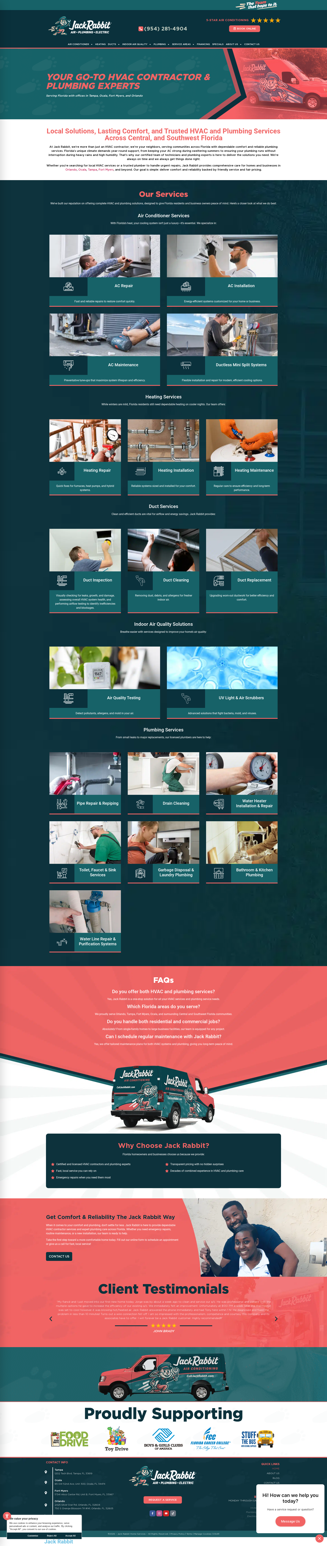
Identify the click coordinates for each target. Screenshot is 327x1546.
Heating (100, 44)
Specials (217, 44)
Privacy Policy (177, 1534)
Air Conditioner (78, 44)
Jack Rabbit (58, 1541)
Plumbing (160, 44)
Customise (33, 1536)
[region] (44, 1527)
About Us (232, 44)
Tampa (92, 169)
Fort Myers (106, 169)
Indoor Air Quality (134, 44)
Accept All (70, 1536)
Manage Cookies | (203, 1534)
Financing (203, 44)
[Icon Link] (45, 1472)
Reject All (51, 1536)
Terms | (190, 1534)
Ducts (112, 44)
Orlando (71, 169)
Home (275, 1468)
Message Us (290, 1521)
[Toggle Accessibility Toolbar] (7, 1516)
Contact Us (251, 44)
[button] (51, 1319)
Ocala (82, 169)
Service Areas (181, 44)
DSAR (216, 1534)
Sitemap (274, 1487)
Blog (276, 1478)
